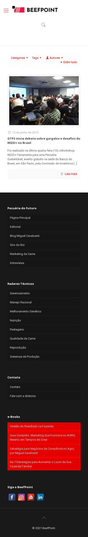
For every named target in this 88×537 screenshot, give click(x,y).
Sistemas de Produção (24, 356)
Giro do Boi (17, 245)
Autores (55, 57)
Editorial (15, 226)
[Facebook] (12, 497)
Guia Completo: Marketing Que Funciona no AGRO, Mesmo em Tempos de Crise (42, 437)
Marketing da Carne (22, 254)
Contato (15, 387)
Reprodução (18, 347)
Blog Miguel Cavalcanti (24, 236)
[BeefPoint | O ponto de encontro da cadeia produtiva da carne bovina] (34, 9)
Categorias (18, 57)
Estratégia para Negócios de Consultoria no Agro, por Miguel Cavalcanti (42, 451)
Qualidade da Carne (22, 338)
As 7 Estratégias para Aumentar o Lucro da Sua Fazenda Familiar (40, 464)
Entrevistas (17, 263)
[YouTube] (31, 497)
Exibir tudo (70, 62)
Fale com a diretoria (23, 396)
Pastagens (17, 329)
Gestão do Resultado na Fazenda (31, 426)
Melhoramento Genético (25, 311)
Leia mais (71, 174)
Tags (35, 57)
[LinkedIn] (40, 497)
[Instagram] (21, 497)
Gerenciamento (20, 293)
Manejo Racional (21, 302)
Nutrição (15, 320)
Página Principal (20, 217)
